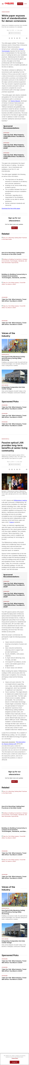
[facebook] (9, 38)
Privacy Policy (15, 1058)
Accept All (14, 1062)
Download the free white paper (11, 208)
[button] (3, 4)
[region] (14, 1059)
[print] (26, 38)
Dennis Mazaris (15, 101)
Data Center (5, 385)
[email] (19, 38)
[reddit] (17, 38)
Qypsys (11, 522)
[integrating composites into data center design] (14, 376)
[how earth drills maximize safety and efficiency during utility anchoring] (14, 346)
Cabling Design (5, 11)
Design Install (5, 354)
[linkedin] (12, 38)
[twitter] (14, 38)
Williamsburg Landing (20, 500)
